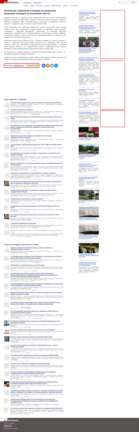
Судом (6, 27)
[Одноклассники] (48, 66)
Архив (32, 6)
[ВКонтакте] (44, 66)
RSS (16, 428)
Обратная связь (8, 425)
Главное (26, 6)
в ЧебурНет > (74, 6)
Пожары (65, 6)
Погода (47, 6)
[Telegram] (52, 66)
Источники (39, 6)
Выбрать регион (8, 426)
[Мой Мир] (56, 66)
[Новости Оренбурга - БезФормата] (9, 2)
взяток (44, 42)
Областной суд (18, 65)
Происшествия (56, 6)
